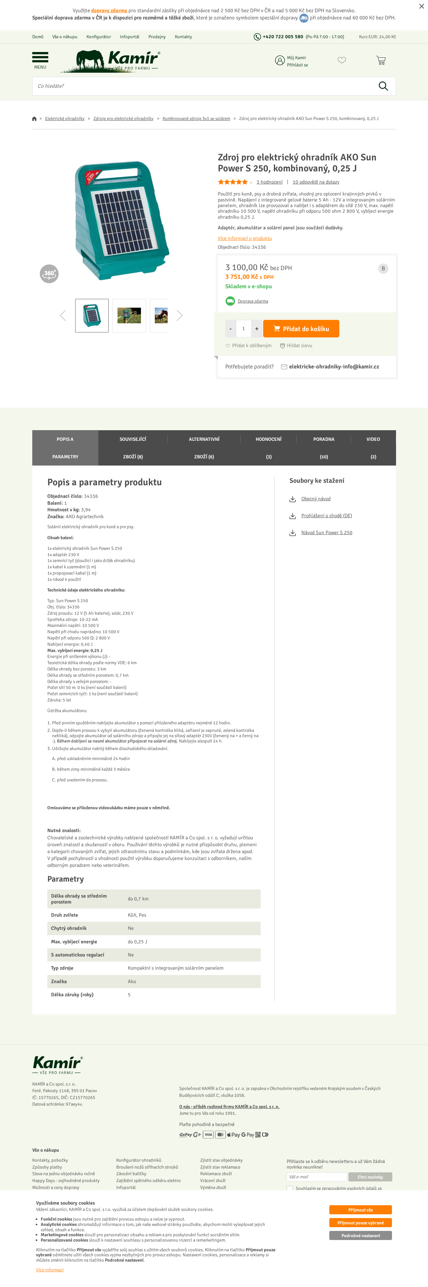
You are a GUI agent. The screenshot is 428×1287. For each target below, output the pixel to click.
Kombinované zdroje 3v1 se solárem (196, 118)
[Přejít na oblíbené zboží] (342, 61)
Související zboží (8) (133, 448)
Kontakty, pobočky (50, 1160)
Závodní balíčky (131, 1173)
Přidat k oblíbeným (252, 345)
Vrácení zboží (213, 1180)
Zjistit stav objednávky (221, 1160)
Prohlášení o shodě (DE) (326, 515)
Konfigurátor (98, 36)
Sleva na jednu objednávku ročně (63, 1173)
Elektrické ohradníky (65, 118)
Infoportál (129, 36)
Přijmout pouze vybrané (360, 1223)
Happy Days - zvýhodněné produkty (66, 1180)
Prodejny (157, 36)
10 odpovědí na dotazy (316, 182)
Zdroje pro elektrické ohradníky (123, 118)
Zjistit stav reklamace (220, 1167)
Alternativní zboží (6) (204, 448)
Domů (38, 36)
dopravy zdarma (109, 10)
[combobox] (202, 86)
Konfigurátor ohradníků (138, 1160)
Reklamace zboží (216, 1173)
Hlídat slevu (299, 345)
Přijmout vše (360, 1210)
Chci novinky (370, 1177)
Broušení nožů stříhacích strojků (147, 1167)
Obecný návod (316, 499)
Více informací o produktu (245, 238)
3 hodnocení (270, 182)
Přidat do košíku (306, 329)
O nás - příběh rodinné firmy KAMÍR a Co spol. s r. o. (229, 1106)
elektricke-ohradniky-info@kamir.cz (334, 366)
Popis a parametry (65, 448)
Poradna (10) (324, 448)
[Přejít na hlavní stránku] (134, 60)
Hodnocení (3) (269, 448)
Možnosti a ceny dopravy (55, 1187)
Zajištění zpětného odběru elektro (148, 1180)
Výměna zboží (213, 1187)
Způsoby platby (47, 1167)
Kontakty (183, 36)
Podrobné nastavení (361, 1235)
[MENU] (40, 58)
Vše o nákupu (64, 36)
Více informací (50, 1270)
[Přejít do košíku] (382, 61)
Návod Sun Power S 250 (326, 532)
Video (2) (373, 448)
